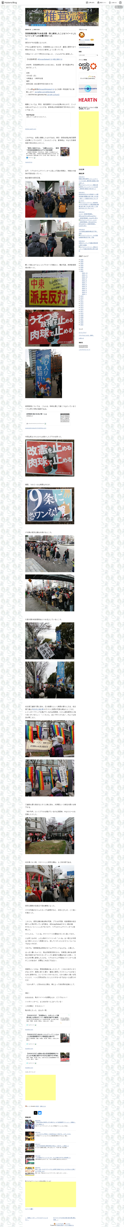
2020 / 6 (84, 284)
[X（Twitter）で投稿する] (35, 1113)
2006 (81, 321)
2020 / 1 (84, 294)
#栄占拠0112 (57, 59)
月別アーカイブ (83, 256)
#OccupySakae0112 (45, 59)
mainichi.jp (28, 162)
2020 (81, 271)
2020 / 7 (84, 282)
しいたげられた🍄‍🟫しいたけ (41, 10)
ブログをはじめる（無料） (86, 335)
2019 (81, 296)
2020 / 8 (84, 281)
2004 (81, 325)
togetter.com (29, 1029)
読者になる (118, 7)
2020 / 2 (84, 292)
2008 (81, 317)
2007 (81, 319)
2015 (81, 303)
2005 (81, 323)
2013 (81, 307)
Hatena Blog (60, 1225)
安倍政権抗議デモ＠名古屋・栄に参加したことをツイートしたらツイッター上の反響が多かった (50, 34)
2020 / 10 (84, 277)
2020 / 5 (84, 286)
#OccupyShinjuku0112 (46, 89)
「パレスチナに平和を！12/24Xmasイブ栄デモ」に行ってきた (53, 1134)
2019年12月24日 (53, 94)
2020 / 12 (84, 273)
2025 (81, 261)
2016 (81, 302)
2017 (81, 300)
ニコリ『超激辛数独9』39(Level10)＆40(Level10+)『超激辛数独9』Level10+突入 (88, 216)
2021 (81, 269)
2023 (81, 265)
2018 (81, 298)
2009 (81, 315)
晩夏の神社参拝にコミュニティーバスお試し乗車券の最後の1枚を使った (89, 181)
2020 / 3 (84, 290)
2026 (81, 260)
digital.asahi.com (30, 129)
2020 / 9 (84, 279)
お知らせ (81, 338)
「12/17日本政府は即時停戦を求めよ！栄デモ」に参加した (52, 1146)
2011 (81, 311)
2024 (81, 263)
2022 (81, 267)
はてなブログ (82, 332)
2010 (81, 313)
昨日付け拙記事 (38, 709)
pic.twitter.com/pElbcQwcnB (45, 92)
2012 (81, 309)
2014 (81, 305)
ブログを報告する (69, 1225)
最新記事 (81, 173)
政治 (26, 39)
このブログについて (84, 47)
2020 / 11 (84, 275)
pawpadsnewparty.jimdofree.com (35, 428)
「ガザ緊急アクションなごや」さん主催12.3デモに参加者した (53, 1157)
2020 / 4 (84, 288)
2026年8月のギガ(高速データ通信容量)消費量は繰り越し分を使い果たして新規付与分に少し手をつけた (88, 197)
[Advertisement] (40, 1090)
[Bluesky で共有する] (40, 1113)
